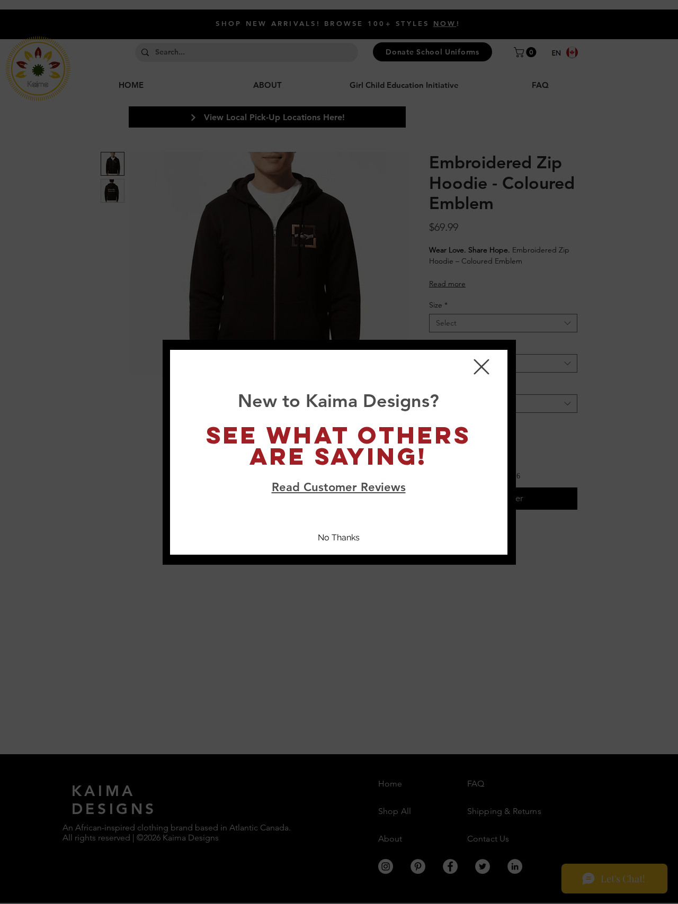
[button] (481, 367)
